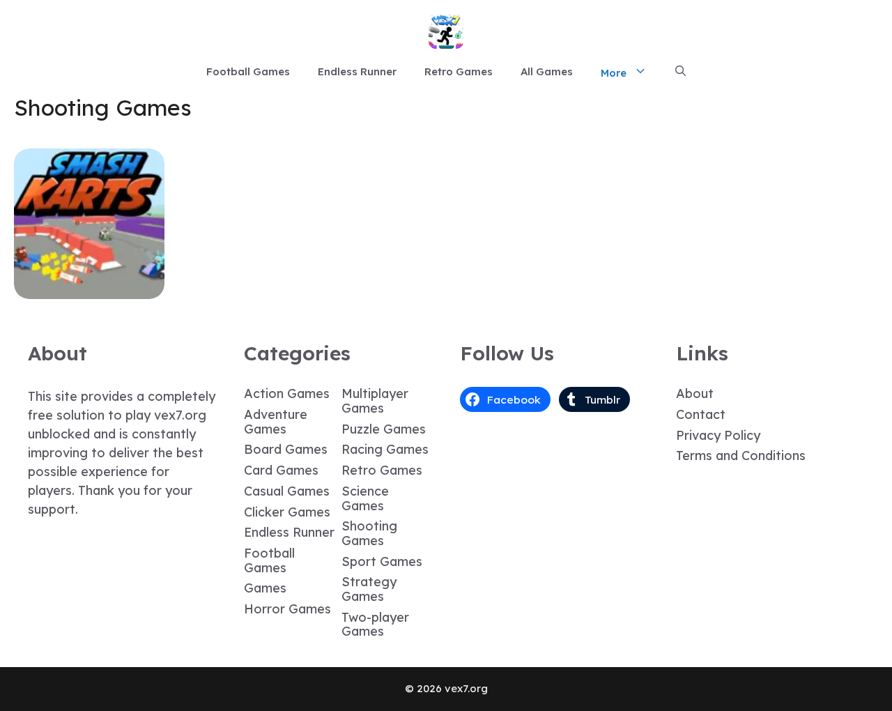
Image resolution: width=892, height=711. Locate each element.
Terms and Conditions (741, 456)
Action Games (287, 393)
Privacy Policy (718, 435)
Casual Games (287, 491)
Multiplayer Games (374, 400)
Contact (700, 414)
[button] (680, 72)
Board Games (286, 449)
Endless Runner (357, 71)
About (695, 393)
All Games (547, 71)
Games (265, 588)
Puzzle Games (383, 429)
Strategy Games (369, 589)
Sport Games (381, 561)
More (613, 72)
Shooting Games (369, 533)
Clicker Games (287, 512)
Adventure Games (275, 421)
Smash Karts (89, 289)
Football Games (248, 71)
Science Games (365, 498)
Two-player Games (375, 624)
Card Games (281, 470)
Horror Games (287, 609)
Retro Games (458, 71)
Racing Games (385, 449)
